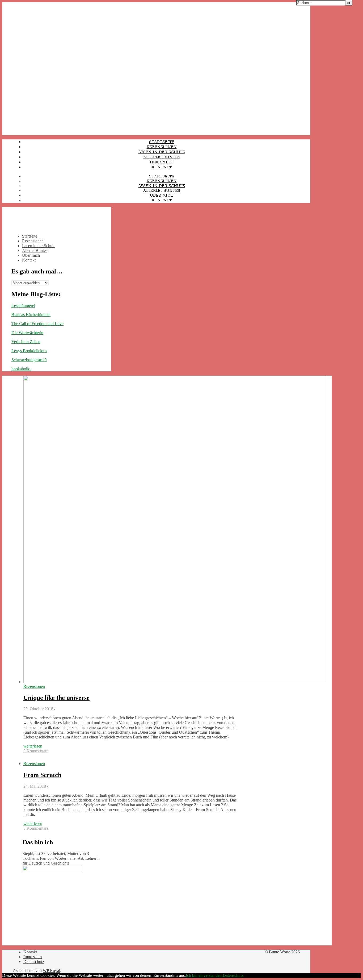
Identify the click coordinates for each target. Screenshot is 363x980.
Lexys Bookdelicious (29, 350)
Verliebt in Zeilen (25, 341)
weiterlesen (32, 746)
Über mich (162, 162)
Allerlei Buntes (161, 157)
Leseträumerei (23, 305)
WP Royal (51, 970)
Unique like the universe (56, 697)
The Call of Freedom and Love (37, 323)
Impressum (32, 956)
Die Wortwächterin (27, 332)
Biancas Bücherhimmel (30, 314)
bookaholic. (21, 369)
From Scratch (42, 774)
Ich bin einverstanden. (204, 975)
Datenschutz (33, 961)
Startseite (161, 142)
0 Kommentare (35, 751)
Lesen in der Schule (161, 152)
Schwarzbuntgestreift (29, 360)
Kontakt (162, 167)
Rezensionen (162, 147)
